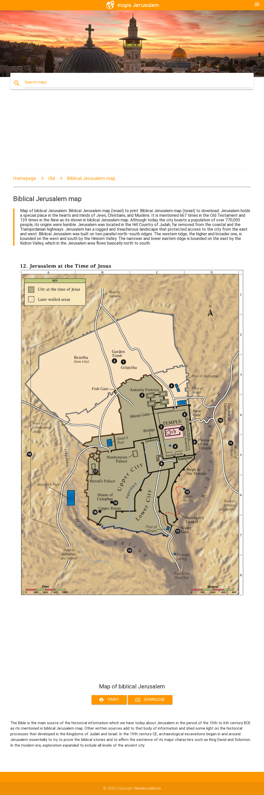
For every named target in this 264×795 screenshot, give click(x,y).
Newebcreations (147, 788)
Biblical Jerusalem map (91, 178)
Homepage (24, 178)
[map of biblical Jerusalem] (132, 602)
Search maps (35, 82)
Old (51, 178)
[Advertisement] (132, 134)
